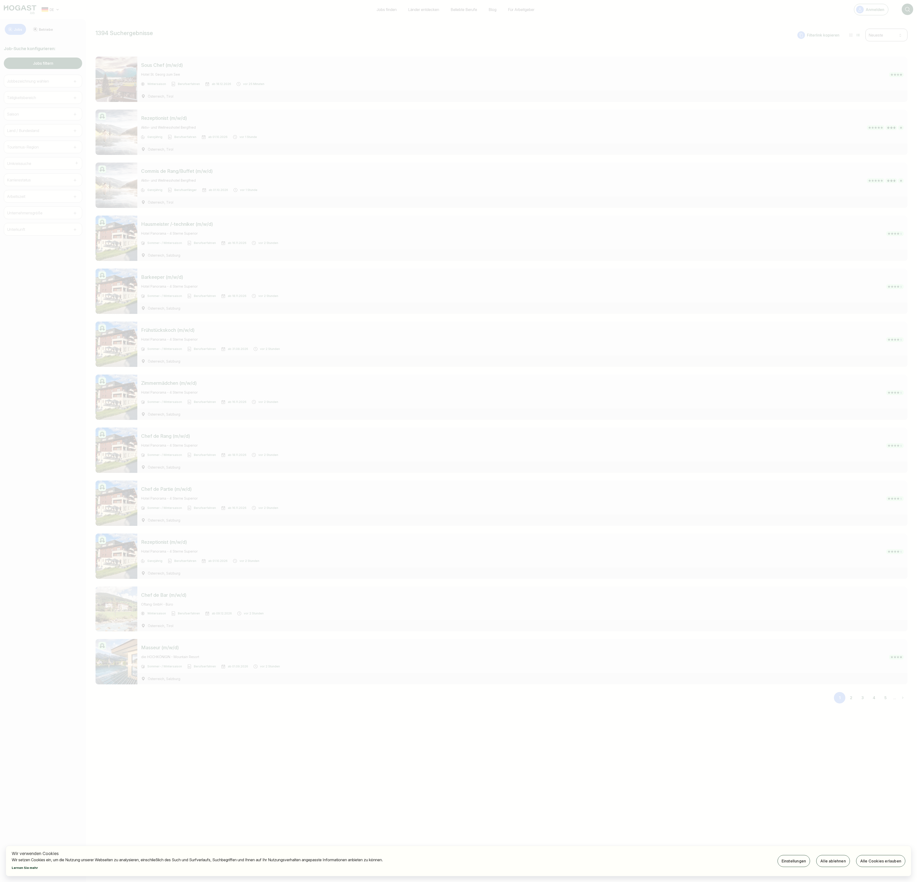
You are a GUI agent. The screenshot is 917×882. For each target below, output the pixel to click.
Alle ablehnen (833, 861)
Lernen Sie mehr (25, 868)
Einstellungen (794, 861)
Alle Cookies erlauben (880, 861)
